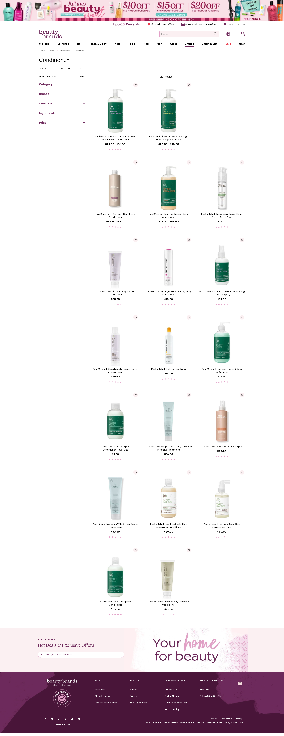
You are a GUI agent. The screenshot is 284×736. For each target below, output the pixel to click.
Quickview (126, 129)
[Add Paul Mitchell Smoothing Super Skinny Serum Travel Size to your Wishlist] (242, 162)
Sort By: (44, 68)
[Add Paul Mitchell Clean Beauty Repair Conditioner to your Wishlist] (135, 240)
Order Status (172, 696)
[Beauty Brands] (50, 34)
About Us (135, 680)
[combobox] (189, 34)
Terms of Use (225, 718)
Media (133, 689)
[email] (79, 719)
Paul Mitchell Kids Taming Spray (168, 369)
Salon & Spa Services (212, 680)
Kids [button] (117, 44)
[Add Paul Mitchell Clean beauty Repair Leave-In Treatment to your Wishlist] (135, 317)
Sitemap (239, 718)
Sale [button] (228, 44)
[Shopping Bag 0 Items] (242, 34)
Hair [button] (80, 44)
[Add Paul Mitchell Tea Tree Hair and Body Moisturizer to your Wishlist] (242, 317)
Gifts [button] (173, 44)
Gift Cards (100, 689)
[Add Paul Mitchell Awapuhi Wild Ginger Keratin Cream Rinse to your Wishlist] (135, 472)
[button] (229, 34)
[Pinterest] (65, 719)
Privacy (213, 718)
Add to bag (104, 129)
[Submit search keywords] (215, 34)
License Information (176, 702)
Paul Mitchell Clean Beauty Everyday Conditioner (169, 603)
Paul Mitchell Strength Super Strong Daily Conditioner (168, 293)
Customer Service (175, 680)
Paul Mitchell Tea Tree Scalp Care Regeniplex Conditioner (168, 525)
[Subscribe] (118, 655)
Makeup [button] (44, 44)
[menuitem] (126, 24)
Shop (97, 680)
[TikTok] (72, 719)
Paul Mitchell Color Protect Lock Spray (222, 446)
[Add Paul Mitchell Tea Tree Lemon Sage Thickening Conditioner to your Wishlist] (189, 85)
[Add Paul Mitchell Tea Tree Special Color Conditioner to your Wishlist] (189, 162)
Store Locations (103, 696)
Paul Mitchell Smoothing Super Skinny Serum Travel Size (222, 215)
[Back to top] (240, 682)
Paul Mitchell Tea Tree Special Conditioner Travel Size (115, 448)
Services (204, 689)
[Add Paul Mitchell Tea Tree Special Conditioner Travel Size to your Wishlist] (135, 395)
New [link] (242, 44)
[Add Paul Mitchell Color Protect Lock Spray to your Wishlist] (242, 395)
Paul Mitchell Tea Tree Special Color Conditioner (169, 215)
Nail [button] (146, 44)
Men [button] (159, 44)
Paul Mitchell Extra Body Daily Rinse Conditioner (115, 215)
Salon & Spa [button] (209, 44)
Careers (134, 696)
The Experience (138, 702)
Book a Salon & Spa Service (200, 24)
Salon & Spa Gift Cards (212, 696)
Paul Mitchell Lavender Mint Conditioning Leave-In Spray (222, 293)
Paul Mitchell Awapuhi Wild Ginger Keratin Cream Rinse (115, 525)
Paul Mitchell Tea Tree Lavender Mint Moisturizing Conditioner (115, 138)
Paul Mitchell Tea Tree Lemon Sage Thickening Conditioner (168, 138)
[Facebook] (45, 719)
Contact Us (171, 689)
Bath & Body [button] (98, 44)
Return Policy (172, 709)
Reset (82, 76)
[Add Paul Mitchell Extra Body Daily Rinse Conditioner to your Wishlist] (135, 162)
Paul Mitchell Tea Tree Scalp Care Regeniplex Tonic (221, 525)
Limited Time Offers (162, 24)
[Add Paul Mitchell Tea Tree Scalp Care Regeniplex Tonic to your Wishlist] (242, 472)
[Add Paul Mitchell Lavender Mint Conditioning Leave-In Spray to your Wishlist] (242, 240)
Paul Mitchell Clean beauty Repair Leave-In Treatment (115, 370)
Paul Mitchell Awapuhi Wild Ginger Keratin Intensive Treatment (169, 448)
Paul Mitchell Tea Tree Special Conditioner (115, 603)
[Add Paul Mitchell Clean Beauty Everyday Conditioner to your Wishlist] (189, 550)
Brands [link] (189, 44)
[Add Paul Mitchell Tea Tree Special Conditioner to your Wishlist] (135, 550)
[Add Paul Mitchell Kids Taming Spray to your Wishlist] (189, 317)
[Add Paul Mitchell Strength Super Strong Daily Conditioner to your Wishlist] (189, 240)
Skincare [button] (63, 44)
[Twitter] (59, 719)
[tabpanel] (142, 345)
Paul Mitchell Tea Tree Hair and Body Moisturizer (222, 370)
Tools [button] (132, 44)
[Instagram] (52, 719)
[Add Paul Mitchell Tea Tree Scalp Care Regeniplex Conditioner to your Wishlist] (189, 472)
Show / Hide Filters (48, 76)
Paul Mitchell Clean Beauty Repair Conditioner (115, 293)
